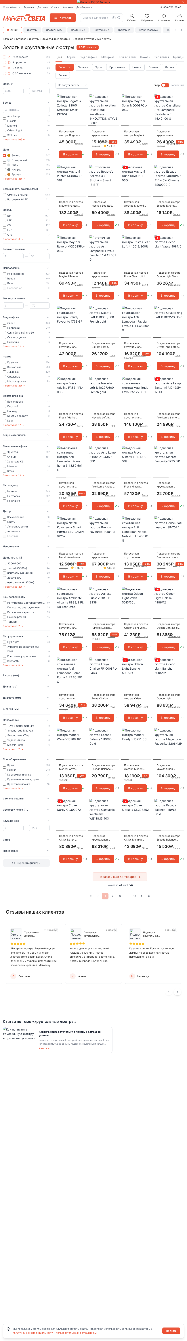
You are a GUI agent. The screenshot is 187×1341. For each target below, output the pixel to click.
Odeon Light (174, 284)
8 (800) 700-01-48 (171, 7)
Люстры (32, 29)
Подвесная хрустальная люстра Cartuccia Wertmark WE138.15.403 (102, 837)
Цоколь (145, 57)
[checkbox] (4, 57)
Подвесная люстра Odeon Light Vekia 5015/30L (136, 626)
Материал (108, 57)
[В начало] (90, 896)
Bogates (79, 143)
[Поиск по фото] (114, 18)
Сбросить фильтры (29, 862)
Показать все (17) (12, 425)
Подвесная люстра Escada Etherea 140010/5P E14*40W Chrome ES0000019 (168, 203)
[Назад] (98, 896)
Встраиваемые (148, 29)
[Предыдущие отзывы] (168, 991)
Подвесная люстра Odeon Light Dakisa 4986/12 (168, 626)
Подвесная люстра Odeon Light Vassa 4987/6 (168, 274)
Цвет (59, 57)
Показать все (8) (11, 239)
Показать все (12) (12, 346)
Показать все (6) (11, 665)
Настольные (101, 29)
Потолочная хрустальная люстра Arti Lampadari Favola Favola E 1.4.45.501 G (103, 274)
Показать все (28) (12, 385)
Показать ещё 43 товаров (117, 877)
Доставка (42, 7)
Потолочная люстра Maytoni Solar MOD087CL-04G (135, 133)
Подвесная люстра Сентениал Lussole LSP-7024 (168, 555)
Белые (63, 75)
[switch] (165, 85)
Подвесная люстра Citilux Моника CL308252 (136, 837)
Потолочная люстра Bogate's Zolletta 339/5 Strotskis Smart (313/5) (69, 133)
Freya (80, 426)
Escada (176, 214)
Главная (8, 38)
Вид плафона (88, 57)
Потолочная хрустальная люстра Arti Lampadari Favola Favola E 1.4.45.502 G (136, 345)
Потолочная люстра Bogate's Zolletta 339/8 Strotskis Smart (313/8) (102, 203)
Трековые (124, 29)
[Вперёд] (141, 896)
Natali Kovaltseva (108, 141)
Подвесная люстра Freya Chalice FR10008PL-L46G (103, 696)
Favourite (78, 355)
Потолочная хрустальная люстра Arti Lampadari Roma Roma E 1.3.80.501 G (70, 696)
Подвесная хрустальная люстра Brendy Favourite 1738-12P (103, 555)
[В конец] (149, 896)
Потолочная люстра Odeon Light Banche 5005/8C (133, 696)
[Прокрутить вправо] (181, 30)
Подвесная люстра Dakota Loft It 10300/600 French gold (103, 345)
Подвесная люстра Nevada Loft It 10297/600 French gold (103, 415)
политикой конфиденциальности (33, 1332)
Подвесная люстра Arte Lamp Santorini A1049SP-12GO (168, 415)
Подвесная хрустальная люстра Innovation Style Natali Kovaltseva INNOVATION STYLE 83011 (103, 133)
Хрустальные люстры (56, 38)
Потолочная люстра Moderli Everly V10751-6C (135, 767)
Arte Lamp (175, 426)
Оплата (55, 7)
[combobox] (101, 18)
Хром (98, 67)
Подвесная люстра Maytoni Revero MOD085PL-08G (71, 274)
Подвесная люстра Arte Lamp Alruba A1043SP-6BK (103, 484)
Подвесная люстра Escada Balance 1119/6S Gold (168, 837)
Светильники (54, 29)
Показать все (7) (11, 626)
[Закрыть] (183, 2)
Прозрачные (117, 67)
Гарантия (29, 7)
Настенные (78, 29)
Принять (171, 1330)
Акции (14, 29)
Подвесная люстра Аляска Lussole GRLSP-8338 (103, 626)
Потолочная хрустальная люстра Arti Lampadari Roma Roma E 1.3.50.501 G (70, 484)
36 (134, 896)
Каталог (21, 38)
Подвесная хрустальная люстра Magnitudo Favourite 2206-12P (168, 767)
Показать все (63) (12, 139)
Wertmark (110, 848)
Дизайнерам (83, 7)
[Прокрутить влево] (175, 30)
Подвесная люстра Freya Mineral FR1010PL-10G (136, 484)
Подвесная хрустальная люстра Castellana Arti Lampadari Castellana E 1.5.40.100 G (168, 133)
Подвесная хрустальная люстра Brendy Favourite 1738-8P (70, 345)
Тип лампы (161, 57)
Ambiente (78, 636)
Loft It (145, 284)
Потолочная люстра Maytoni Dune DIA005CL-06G (134, 203)
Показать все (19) (12, 475)
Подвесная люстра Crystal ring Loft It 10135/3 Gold (168, 345)
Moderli (79, 777)
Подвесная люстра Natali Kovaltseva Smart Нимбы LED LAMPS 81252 (71, 555)
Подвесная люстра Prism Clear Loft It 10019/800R (136, 274)
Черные (83, 67)
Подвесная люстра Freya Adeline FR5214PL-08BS (71, 415)
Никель (137, 67)
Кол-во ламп (127, 57)
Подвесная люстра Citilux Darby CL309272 (71, 837)
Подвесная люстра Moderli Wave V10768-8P (71, 767)
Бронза (153, 67)
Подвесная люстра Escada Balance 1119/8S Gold (103, 767)
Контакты (68, 7)
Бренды (178, 57)
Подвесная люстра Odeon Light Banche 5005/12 (168, 696)
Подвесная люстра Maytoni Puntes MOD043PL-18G (71, 203)
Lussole (176, 565)
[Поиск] (119, 18)
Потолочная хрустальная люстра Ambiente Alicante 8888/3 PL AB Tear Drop (70, 626)
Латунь (169, 67)
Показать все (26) (12, 178)
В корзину (70, 154)
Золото (63, 67)
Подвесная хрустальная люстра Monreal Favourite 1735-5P (168, 484)
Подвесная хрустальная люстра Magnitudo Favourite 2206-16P (136, 415)
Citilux (80, 848)
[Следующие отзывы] (177, 991)
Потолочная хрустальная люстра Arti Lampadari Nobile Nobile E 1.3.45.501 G (136, 555)
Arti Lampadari (173, 143)
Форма (70, 57)
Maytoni (144, 143)
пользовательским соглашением (76, 1332)
